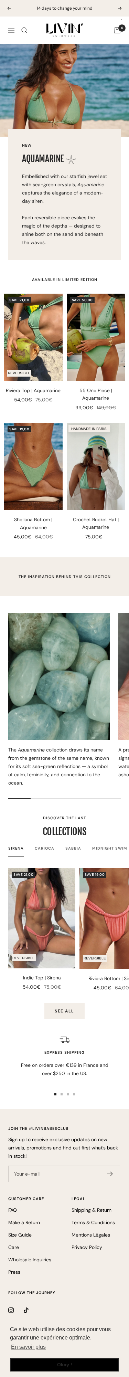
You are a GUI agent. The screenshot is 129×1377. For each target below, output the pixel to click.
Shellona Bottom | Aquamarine (33, 523)
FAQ (12, 1210)
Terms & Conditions (93, 1222)
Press (14, 1272)
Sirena (16, 848)
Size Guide (20, 1235)
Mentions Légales (91, 1235)
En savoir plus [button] (28, 1347)
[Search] (24, 30)
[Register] (110, 1173)
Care (13, 1247)
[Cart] (117, 30)
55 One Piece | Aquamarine (95, 394)
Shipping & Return (91, 1210)
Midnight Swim (109, 848)
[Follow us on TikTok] (31, 1310)
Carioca (44, 848)
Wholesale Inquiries (29, 1260)
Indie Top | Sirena (42, 978)
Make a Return (24, 1222)
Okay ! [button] (64, 1364)
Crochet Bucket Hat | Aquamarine (96, 523)
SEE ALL (64, 1011)
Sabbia (73, 848)
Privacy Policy (87, 1247)
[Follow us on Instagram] (16, 1310)
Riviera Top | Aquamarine (33, 390)
